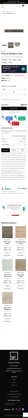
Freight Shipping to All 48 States (10, 2)
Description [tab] (5, 150)
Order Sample (7, 255)
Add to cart (14, 108)
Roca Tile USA (7, 239)
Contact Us (14, 385)
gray (19, 59)
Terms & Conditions (14, 396)
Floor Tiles (4, 59)
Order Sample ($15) (14, 112)
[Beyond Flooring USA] (2, 6)
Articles (14, 382)
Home (3, 11)
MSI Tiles (3, 51)
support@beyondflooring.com (14, 368)
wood (10, 62)
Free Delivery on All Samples (14, 1)
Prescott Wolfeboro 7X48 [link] (9, 13)
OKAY (14, 212)
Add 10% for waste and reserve (10, 99)
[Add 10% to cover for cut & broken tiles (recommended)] (19, 100)
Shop (14, 379)
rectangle (4, 62)
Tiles (7, 11)
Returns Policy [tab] (22, 150)
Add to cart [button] (7, 252)
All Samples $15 (21, 2)
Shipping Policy (14, 391)
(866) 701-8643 (14, 365)
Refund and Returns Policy (14, 394)
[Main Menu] (25, 6)
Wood (11, 11)
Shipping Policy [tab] (14, 150)
